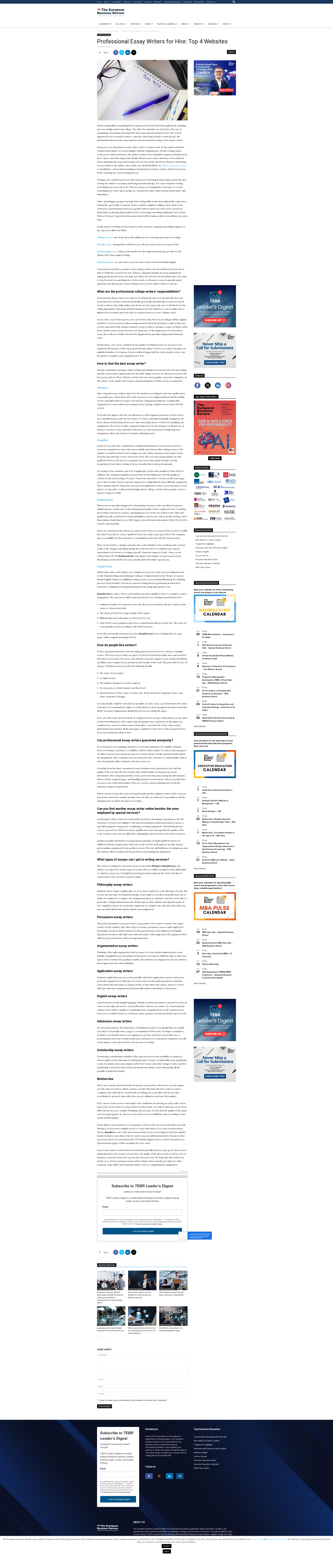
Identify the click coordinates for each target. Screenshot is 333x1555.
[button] (234, 2)
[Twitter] (121, 52)
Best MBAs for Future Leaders (208, 540)
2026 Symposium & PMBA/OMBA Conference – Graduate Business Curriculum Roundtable (217, 974)
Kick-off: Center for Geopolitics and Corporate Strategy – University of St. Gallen (218, 707)
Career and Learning (111, 31)
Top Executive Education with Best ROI (211, 536)
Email (105, 1207)
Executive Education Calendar (207, 563)
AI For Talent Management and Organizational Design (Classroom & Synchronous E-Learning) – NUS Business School (218, 847)
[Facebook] (115, 52)
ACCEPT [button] (166, 1546)
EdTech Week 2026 (210, 964)
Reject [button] (166, 1551)
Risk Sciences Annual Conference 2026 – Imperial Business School (217, 646)
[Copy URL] (133, 52)
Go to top (183, 1171)
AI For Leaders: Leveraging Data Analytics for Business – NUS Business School (216, 693)
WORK (148, 24)
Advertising (187, 2)
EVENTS (226, 24)
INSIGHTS (198, 24)
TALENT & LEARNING (166, 24)
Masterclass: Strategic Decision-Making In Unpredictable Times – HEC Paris (219, 822)
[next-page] (102, 1338)
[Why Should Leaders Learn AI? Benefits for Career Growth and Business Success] (142, 1280)
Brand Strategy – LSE (211, 811)
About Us (107, 2)
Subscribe (147, 2)
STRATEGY (134, 24)
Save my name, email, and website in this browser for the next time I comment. (133, 1400)
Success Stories (202, 555)
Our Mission (138, 2)
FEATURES (212, 24)
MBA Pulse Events (203, 567)
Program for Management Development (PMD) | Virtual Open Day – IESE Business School (217, 680)
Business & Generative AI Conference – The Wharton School (219, 667)
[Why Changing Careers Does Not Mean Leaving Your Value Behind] (173, 1280)
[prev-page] (98, 1338)
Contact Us (210, 2)
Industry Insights (202, 551)
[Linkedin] (127, 52)
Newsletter (157, 2)
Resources (127, 2)
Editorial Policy (199, 2)
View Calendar (200, 726)
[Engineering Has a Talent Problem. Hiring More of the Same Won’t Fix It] (111, 1316)
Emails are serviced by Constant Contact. (149, 1224)
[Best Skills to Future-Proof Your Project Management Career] (173, 1316)
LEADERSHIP (104, 24)
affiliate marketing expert (174, 165)
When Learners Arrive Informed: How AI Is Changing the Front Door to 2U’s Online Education (142, 1330)
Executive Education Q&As (206, 559)
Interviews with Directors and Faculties (211, 547)
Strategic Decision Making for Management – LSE (215, 802)
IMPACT (184, 24)
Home (99, 2)
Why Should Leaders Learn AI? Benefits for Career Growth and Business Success (139, 1295)
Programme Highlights (204, 544)
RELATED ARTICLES (107, 1265)
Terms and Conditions (277, 1539)
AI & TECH (120, 24)
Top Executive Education (172, 2)
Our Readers (117, 2)
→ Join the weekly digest (142, 1231)
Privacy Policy (257, 1539)
